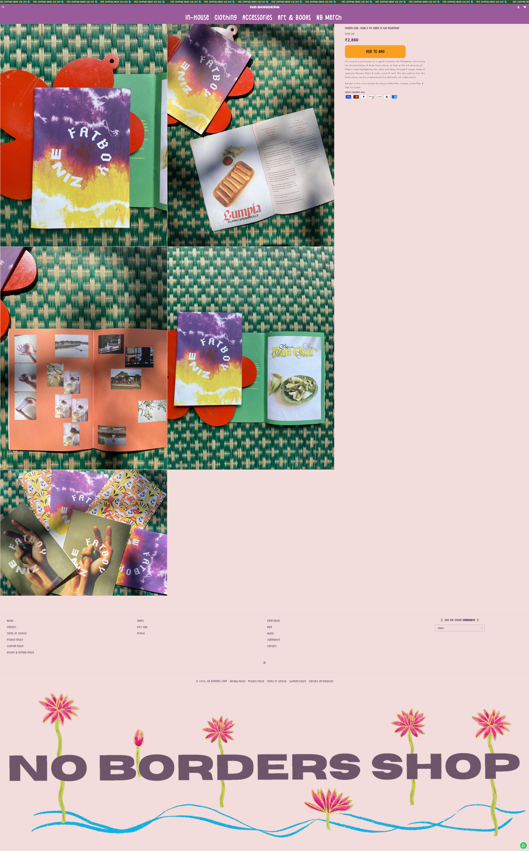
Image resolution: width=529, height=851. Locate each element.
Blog (269, 627)
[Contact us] (523, 845)
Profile (141, 633)
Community (273, 640)
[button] (3, 7)
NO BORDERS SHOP (217, 681)
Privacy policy (256, 681)
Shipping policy (297, 681)
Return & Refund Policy (20, 652)
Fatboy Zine (350, 33)
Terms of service (277, 681)
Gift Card (142, 627)
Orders (140, 621)
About (10, 621)
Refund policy (237, 681)
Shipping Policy (15, 646)
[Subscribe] (481, 628)
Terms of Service (17, 633)
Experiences (273, 621)
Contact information (321, 681)
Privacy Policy (15, 640)
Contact (11, 627)
